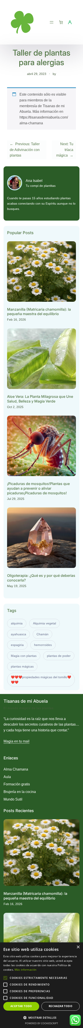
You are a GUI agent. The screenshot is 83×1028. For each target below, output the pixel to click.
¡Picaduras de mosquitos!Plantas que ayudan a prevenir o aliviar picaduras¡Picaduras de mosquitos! (38, 488)
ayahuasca (18, 634)
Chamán (42, 634)
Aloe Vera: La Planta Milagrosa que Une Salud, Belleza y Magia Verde (40, 398)
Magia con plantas (24, 656)
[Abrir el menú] (51, 22)
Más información (26, 970)
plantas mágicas (22, 666)
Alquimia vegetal (44, 623)
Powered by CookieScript (41, 1023)
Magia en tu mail (16, 741)
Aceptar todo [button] (21, 1006)
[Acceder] (69, 22)
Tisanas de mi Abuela (26, 701)
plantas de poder (59, 656)
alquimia (17, 623)
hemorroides (43, 645)
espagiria (17, 645)
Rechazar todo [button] (60, 1006)
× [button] (78, 947)
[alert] (41, 985)
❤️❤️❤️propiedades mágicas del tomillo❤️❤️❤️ (41, 679)
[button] (41, 1017)
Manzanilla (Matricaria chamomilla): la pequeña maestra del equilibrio (39, 311)
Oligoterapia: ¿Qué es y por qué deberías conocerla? (41, 577)
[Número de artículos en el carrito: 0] (60, 22)
